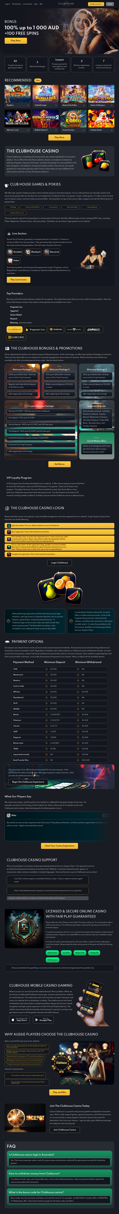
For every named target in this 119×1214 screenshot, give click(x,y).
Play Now (16, 41)
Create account (95, 4)
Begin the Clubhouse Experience (28, 782)
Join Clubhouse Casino (64, 1130)
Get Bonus (59, 464)
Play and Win (59, 1092)
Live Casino (27, 4)
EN (41, 4)
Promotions (16, 4)
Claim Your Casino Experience (59, 846)
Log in (7, 4)
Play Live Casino (19, 280)
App (36, 4)
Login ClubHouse (59, 563)
